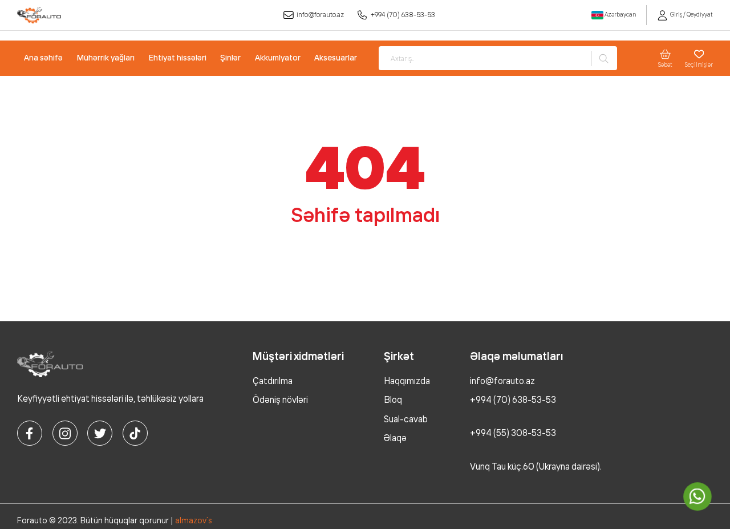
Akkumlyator (278, 58)
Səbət (665, 64)
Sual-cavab (406, 419)
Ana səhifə (43, 58)
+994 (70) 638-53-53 (403, 14)
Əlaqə (395, 438)
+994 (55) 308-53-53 (513, 432)
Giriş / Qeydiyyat (691, 14)
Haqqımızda (407, 380)
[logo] (39, 15)
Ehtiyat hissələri (177, 58)
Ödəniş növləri (280, 399)
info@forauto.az (320, 14)
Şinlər (230, 58)
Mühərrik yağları (106, 58)
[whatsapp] (697, 496)
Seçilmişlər (699, 64)
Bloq (393, 399)
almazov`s (193, 520)
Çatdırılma (273, 380)
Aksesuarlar (335, 58)
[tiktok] (135, 433)
